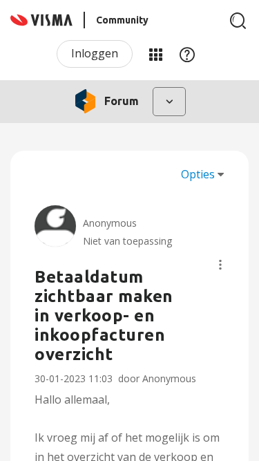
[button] (220, 265)
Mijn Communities (155, 54)
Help (187, 54)
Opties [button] (198, 174)
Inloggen (94, 53)
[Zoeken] (238, 20)
